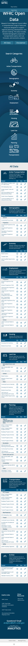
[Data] (21, 184)
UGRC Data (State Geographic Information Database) (8, 605)
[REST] (25, 184)
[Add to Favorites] (14, 644)
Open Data (14, 10)
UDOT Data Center (6, 610)
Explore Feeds (12, 640)
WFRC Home (5, 599)
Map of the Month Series (21, 599)
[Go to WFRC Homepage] (4, 2)
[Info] (17, 184)
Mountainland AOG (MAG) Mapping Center (8, 613)
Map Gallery (14, 6)
